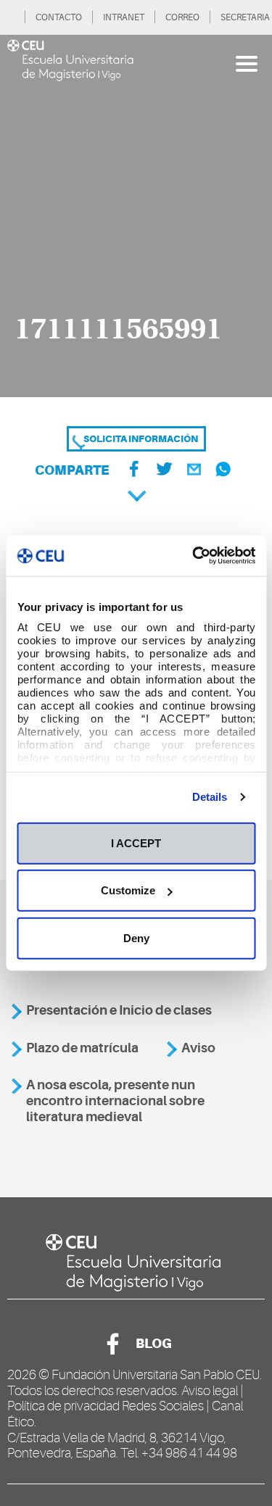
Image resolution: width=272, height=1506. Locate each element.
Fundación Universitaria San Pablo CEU (155, 1375)
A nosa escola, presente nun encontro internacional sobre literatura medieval (115, 1100)
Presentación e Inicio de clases (119, 1010)
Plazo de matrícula (82, 1048)
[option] (136, 216)
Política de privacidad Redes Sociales (105, 1406)
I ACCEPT (136, 842)
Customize (128, 890)
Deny (136, 937)
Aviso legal (209, 1391)
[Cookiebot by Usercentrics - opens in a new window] (193, 555)
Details (210, 797)
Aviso (198, 1048)
